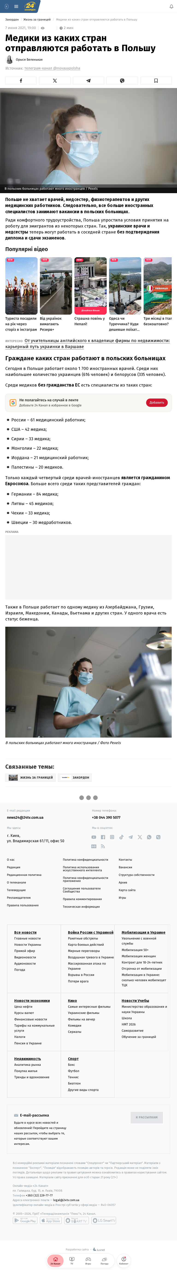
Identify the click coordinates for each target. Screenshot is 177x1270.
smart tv (76, 1220)
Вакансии (125, 867)
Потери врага (78, 981)
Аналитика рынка (27, 1065)
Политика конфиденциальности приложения (85, 880)
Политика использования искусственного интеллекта (82, 869)
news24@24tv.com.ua (25, 817)
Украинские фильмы (83, 1013)
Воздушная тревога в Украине (91, 957)
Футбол (73, 1071)
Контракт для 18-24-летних (142, 962)
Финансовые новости (30, 1019)
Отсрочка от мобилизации (142, 969)
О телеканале (16, 882)
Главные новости (27, 938)
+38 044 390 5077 (106, 817)
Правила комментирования (82, 899)
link (94, 837)
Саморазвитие (133, 1031)
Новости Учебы (135, 1000)
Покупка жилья (25, 1071)
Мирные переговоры (84, 951)
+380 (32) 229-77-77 (39, 1195)
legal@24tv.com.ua (66, 1200)
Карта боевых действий (86, 945)
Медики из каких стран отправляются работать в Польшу (96, 19)
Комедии (74, 1026)
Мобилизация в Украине (143, 932)
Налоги (19, 1037)
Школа (127, 1018)
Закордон (12, 19)
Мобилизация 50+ (135, 950)
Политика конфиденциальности (85, 859)
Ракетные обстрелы (83, 938)
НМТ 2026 (129, 1024)
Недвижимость (27, 1059)
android (25, 1220)
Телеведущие (16, 890)
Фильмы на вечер (81, 1019)
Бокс (71, 1065)
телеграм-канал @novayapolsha (52, 68)
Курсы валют (24, 1013)
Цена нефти (23, 1007)
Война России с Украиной (90, 932)
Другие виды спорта (83, 1090)
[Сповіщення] (171, 6)
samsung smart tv (103, 1220)
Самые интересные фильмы (89, 1007)
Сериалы (74, 1032)
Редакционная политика (24, 875)
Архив (123, 882)
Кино (72, 1000)
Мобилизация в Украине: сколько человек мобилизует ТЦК (144, 980)
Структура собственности (136, 875)
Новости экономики (32, 1000)
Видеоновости (25, 957)
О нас (11, 859)
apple (51, 1220)
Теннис (73, 1077)
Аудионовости (25, 964)
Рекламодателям (19, 897)
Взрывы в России (81, 975)
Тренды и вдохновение (31, 1077)
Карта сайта (127, 890)
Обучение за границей (139, 1037)
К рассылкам (147, 1117)
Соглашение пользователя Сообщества (82, 890)
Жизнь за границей (38, 19)
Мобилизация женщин (139, 956)
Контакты (125, 859)
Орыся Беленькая (29, 59)
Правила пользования (22, 905)
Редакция (13, 867)
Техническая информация (81, 906)
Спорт (73, 1059)
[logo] (29, 6)
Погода (19, 970)
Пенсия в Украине (28, 1043)
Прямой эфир (24, 951)
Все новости (25, 932)
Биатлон (74, 1084)
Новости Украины (27, 945)
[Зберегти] (156, 80)
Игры (122, 897)
